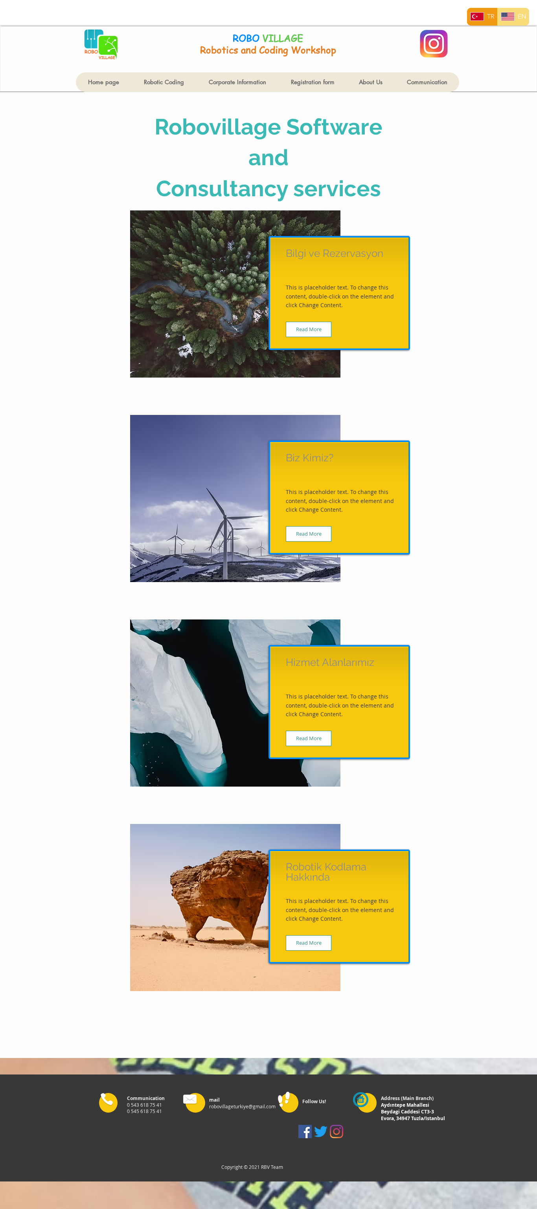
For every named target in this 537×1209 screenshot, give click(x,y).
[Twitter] (320, 1131)
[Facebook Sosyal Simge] (305, 1131)
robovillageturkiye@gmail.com (242, 1106)
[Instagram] (336, 1131)
